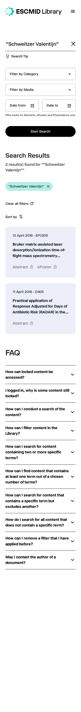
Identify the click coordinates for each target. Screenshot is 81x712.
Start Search (40, 131)
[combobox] (40, 74)
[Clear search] (73, 43)
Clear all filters (17, 204)
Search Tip (19, 56)
